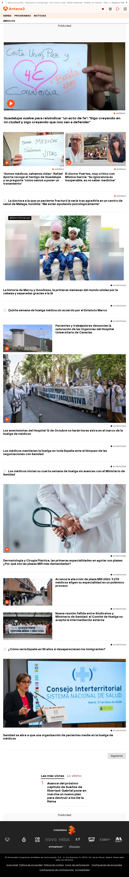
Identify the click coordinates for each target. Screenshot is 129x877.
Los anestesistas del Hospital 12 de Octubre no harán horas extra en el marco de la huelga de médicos (63, 432)
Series (7, 15)
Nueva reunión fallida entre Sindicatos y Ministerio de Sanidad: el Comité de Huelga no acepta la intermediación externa (89, 617)
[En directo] (103, 9)
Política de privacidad (30, 865)
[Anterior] (2, 2)
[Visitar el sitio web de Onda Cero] (91, 839)
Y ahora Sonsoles (15, 3)
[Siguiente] (126, 2)
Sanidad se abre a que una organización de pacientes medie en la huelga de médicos (58, 737)
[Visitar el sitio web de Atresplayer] (58, 847)
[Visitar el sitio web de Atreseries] (78, 839)
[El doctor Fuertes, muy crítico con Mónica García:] (95, 149)
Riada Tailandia (74, 3)
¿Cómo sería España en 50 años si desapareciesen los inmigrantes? (56, 649)
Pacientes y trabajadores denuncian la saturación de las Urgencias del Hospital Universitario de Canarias (84, 329)
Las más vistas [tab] (52, 776)
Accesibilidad (82, 870)
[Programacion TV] (110, 9)
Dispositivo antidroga (36, 3)
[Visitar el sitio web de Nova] (50, 839)
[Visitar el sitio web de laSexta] (23, 839)
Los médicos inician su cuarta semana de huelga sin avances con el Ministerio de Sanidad (64, 473)
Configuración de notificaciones (56, 870)
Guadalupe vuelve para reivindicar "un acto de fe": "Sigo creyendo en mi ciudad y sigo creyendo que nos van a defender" (62, 120)
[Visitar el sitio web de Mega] (64, 839)
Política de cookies (54, 865)
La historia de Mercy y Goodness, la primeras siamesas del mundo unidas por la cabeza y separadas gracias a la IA (60, 291)
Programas (22, 15)
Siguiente (117, 755)
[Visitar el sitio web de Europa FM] (105, 839)
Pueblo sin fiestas (93, 3)
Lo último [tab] (74, 776)
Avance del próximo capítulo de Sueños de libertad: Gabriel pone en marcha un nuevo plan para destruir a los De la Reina (66, 792)
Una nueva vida (57, 3)
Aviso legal (12, 865)
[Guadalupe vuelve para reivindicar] (64, 76)
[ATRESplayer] (117, 9)
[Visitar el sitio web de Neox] (37, 839)
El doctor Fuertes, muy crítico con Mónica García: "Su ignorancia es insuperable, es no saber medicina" (90, 177)
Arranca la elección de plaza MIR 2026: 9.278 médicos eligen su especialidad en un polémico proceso (89, 582)
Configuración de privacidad (107, 865)
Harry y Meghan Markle (116, 3)
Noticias (40, 15)
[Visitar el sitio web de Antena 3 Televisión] (10, 839)
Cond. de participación (77, 865)
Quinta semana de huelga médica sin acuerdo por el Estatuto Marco (57, 310)
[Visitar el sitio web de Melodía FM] (118, 839)
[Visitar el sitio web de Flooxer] (74, 847)
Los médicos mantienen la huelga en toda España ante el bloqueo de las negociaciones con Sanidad (55, 452)
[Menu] (125, 9)
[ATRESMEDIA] (64, 830)
